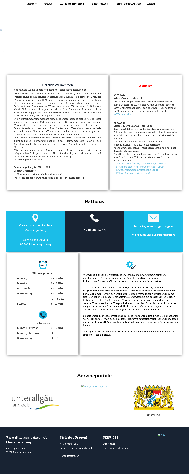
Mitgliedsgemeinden (72, 3)
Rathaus (47, 3)
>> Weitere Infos (122, 114)
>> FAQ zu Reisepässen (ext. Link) (131, 172)
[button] (4, 51)
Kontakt (151, 3)
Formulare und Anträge (128, 3)
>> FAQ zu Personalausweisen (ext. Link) (135, 169)
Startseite (32, 3)
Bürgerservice (100, 3)
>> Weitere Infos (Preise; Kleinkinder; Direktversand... (143, 163)
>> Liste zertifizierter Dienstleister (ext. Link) (138, 166)
